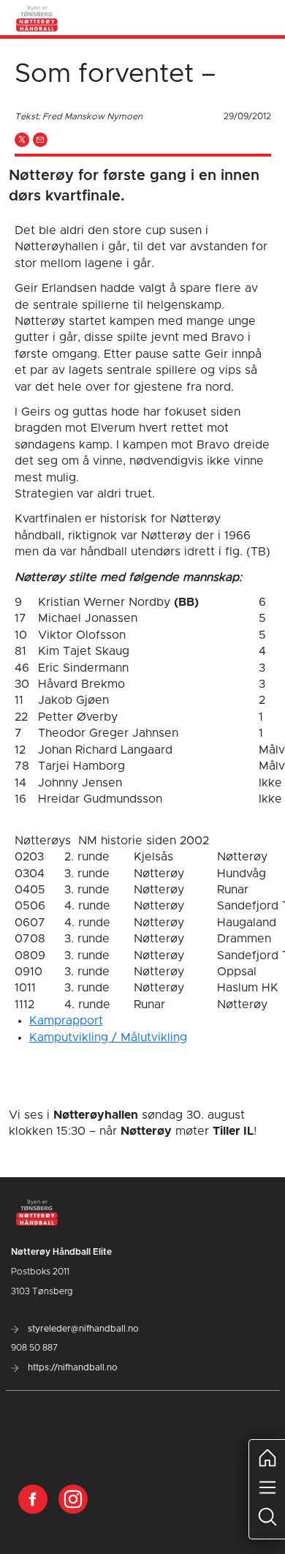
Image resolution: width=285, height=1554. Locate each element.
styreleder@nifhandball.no (82, 1328)
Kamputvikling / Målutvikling (108, 1037)
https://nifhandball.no (72, 1367)
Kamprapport (66, 1020)
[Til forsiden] (37, 17)
